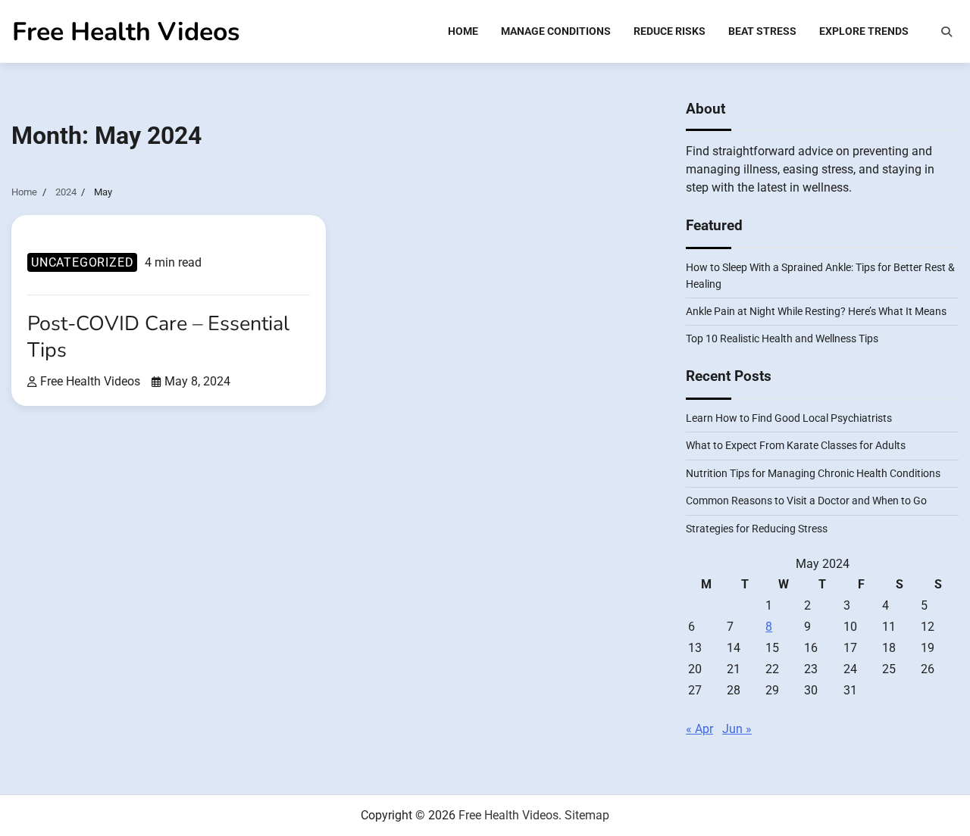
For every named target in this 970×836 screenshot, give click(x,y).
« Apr (699, 729)
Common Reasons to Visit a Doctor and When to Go (806, 500)
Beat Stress (762, 31)
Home (463, 31)
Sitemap (587, 815)
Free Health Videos (125, 31)
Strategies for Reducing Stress (757, 528)
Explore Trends (864, 31)
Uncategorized (82, 262)
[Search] (946, 31)
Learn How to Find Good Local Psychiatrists (789, 418)
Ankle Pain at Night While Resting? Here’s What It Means (816, 311)
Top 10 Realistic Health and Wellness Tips (782, 338)
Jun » (737, 729)
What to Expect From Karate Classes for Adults (796, 445)
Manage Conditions (556, 31)
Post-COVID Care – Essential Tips (158, 336)
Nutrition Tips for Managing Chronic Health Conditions (813, 473)
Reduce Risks (670, 31)
